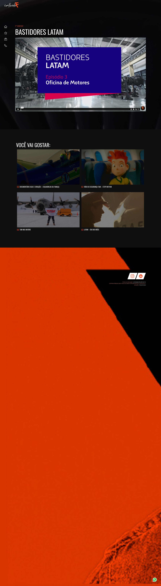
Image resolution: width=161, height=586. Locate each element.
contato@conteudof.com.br (139, 282)
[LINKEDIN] (141, 279)
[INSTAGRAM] (132, 279)
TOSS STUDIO (142, 285)
